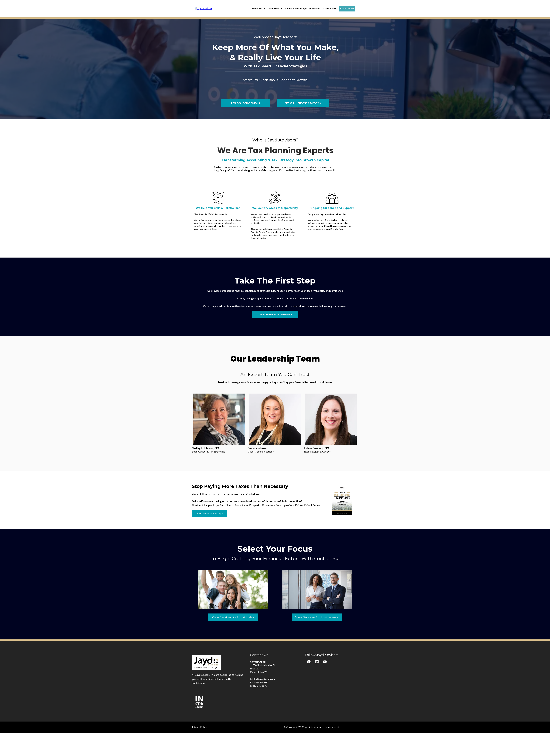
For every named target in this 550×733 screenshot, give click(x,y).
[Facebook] (309, 662)
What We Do (259, 8)
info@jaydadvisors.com (263, 678)
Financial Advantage (296, 8)
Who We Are (275, 8)
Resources (315, 8)
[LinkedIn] (317, 662)
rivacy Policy (200, 727)
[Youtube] (325, 662)
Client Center (330, 8)
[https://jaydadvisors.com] (203, 8)
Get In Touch (347, 8)
